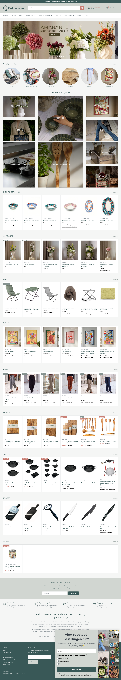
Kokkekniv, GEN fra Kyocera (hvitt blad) (69, 527)
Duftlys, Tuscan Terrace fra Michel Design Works (12, 567)
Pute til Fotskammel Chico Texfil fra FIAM (107, 308)
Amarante (7, 262)
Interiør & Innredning (44, 15)
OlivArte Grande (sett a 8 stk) (88, 442)
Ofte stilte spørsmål (9, 660)
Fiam (6, 306)
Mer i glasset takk (48, 351)
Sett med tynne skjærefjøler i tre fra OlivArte (70, 442)
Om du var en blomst (30, 351)
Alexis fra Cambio (86, 397)
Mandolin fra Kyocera (11, 526)
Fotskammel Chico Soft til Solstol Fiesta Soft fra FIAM (31, 308)
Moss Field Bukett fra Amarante (68, 265)
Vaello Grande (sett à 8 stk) (50, 482)
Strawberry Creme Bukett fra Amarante (50, 265)
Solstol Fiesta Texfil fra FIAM (51, 308)
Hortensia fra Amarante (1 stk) (107, 265)
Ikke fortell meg (66, 351)
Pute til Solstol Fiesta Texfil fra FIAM (69, 308)
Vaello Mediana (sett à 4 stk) (30, 483)
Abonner (73, 593)
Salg (87, 15)
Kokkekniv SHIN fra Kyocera (89, 526)
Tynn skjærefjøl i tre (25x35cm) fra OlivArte (30, 442)
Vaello (7, 480)
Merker (79, 15)
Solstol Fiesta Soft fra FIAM (12, 308)
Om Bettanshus (7, 652)
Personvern (6, 664)
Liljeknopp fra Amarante (11, 264)
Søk (4, 650)
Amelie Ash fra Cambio (49, 397)
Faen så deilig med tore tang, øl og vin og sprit (87, 352)
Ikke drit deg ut (9, 351)
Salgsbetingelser (8, 662)
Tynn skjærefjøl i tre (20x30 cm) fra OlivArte (12, 442)
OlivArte (7, 439)
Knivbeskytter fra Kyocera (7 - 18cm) (108, 527)
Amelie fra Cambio (67, 397)
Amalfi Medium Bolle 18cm (31, 220)
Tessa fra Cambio (105, 397)
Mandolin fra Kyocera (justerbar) (30, 527)
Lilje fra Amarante (29, 264)
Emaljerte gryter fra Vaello (88, 482)
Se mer (115, 64)
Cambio (7, 395)
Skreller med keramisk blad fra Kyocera (50, 527)
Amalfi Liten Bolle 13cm (11, 220)
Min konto (90, 9)
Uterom (57, 15)
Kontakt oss (6, 655)
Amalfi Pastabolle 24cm (49, 220)
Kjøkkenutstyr (30, 15)
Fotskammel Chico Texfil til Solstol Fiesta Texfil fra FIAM (89, 308)
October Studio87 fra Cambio (10, 398)
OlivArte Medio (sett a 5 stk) (108, 441)
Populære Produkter (17, 15)
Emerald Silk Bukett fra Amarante (87, 265)
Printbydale (8, 349)
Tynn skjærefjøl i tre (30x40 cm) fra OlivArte (50, 442)
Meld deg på (76, 669)
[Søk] (82, 8)
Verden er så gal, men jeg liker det (107, 352)
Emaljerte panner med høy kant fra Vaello (69, 483)
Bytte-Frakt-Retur (8, 657)
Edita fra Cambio (28, 397)
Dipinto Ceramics (9, 218)
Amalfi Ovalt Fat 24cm (87, 220)
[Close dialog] (117, 632)
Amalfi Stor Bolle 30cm (68, 220)
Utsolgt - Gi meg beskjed (69, 227)
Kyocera (7, 524)
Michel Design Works (10, 564)
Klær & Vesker (68, 15)
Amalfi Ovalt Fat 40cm (106, 220)
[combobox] (54, 8)
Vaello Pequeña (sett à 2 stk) (11, 483)
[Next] (117, 76)
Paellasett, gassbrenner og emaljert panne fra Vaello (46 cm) (107, 483)
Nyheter (5, 15)
